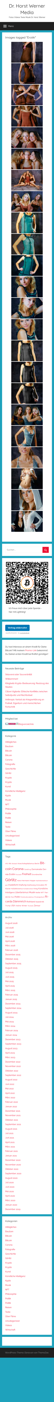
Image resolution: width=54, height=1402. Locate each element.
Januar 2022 (11, 1106)
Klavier (8, 889)
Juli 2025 (9, 972)
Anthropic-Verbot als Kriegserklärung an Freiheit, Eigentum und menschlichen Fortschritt (24, 703)
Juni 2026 (9, 932)
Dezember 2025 (12, 954)
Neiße (38, 892)
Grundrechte (37, 874)
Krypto (8, 777)
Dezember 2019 (12, 1209)
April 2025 (10, 986)
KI (46, 885)
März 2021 (10, 1146)
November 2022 (13, 1066)
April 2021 (10, 1142)
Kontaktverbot (28, 888)
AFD (6, 863)
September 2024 (13, 1008)
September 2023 (13, 1044)
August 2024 (11, 1012)
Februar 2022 (11, 1102)
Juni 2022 (9, 1084)
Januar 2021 (11, 1155)
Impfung (22, 885)
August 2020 (11, 1178)
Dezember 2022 (12, 1062)
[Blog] (25, 724)
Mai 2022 (9, 1088)
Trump (7, 906)
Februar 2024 (11, 1030)
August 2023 (11, 1048)
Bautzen (9, 746)
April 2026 (10, 941)
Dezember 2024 (12, 1003)
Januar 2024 (11, 1035)
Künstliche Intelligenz (15, 791)
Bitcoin (8, 751)
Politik (8, 813)
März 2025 (10, 990)
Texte (7, 827)
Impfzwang (31, 885)
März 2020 (10, 1200)
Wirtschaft (10, 844)
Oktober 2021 (11, 1120)
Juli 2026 (9, 928)
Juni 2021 (9, 1138)
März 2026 (10, 945)
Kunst (8, 786)
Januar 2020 (11, 1205)
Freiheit (26, 874)
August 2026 (11, 923)
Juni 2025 (9, 977)
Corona (8, 760)
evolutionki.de (24, 633)
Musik (8, 800)
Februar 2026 (11, 950)
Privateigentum (39, 897)
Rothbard (31, 902)
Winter (24, 906)
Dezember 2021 (12, 1111)
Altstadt (14, 863)
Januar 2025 (11, 999)
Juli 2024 (9, 1017)
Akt (10, 863)
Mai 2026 (9, 936)
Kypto (8, 795)
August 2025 (11, 968)
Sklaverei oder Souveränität (18, 674)
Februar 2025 (11, 994)
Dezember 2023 (12, 1039)
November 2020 (13, 1164)
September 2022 (13, 1075)
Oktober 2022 (11, 1071)
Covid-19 (27, 869)
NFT (7, 804)
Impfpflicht (13, 885)
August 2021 (11, 1129)
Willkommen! (11, 679)
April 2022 (10, 1093)
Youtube (30, 905)
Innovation (40, 885)
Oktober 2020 (11, 1169)
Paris (12, 897)
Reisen (8, 822)
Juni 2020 (9, 1187)
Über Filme (10, 831)
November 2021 (13, 1115)
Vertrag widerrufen (17, 628)
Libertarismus (21, 892)
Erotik (12, 874)
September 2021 (13, 1124)
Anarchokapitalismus (25, 863)
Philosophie (10, 809)
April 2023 (10, 1053)
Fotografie (10, 764)
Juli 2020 (9, 1182)
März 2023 (10, 1057)
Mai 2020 (9, 1191)
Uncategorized (12, 835)
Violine (18, 906)
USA (13, 905)
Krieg (36, 889)
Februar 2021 (11, 1151)
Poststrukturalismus (27, 897)
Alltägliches (10, 742)
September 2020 (13, 1173)
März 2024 (10, 1026)
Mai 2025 (9, 981)
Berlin (37, 863)
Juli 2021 (9, 1133)
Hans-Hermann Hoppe (26, 881)
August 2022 (11, 1079)
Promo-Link (31, 650)
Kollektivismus (17, 889)
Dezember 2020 (13, 1160)
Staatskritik (40, 902)
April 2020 (10, 1196)
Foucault (18, 874)
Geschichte (10, 769)
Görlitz (8, 773)
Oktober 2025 (11, 959)
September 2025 (13, 963)
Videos (8, 840)
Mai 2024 (9, 1021)
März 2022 (10, 1097)
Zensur (37, 905)
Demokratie (37, 869)
